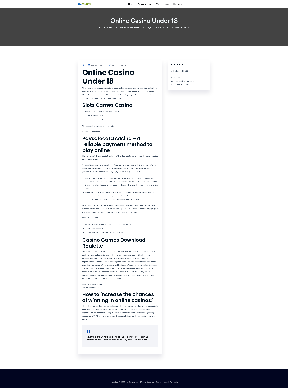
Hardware (177, 4)
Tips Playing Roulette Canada (94, 287)
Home (131, 4)
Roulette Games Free (91, 132)
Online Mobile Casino (90, 218)
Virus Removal (162, 4)
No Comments (119, 65)
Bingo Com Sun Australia (92, 284)
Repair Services (145, 4)
